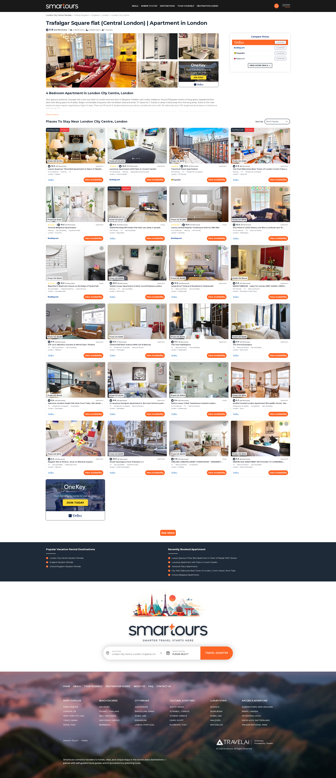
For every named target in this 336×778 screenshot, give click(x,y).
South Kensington (123, 467)
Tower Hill (243, 174)
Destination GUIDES (207, 6)
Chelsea (181, 467)
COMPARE (280, 42)
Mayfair (57, 174)
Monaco (214, 707)
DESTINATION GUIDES (118, 686)
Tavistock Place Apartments (184, 169)
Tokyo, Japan (70, 720)
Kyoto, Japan (177, 707)
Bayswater (120, 233)
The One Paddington (181, 345)
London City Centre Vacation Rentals (66, 558)
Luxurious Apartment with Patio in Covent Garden (133, 169)
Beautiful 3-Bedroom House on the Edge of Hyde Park (73, 286)
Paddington (244, 233)
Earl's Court (121, 291)
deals (77, 686)
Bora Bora (216, 711)
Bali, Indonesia (107, 716)
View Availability (93, 179)
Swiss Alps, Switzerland (256, 720)
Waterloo (58, 350)
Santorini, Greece (109, 720)
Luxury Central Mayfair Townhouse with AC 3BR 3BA (195, 227)
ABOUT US (139, 686)
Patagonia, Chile (251, 716)
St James (181, 233)
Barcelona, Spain (144, 711)
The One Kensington (242, 345)
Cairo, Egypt (176, 720)
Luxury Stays (218, 700)
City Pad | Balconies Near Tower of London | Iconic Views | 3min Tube (203, 571)
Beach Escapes (108, 700)
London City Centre (120, 15)
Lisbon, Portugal (144, 725)
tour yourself (93, 686)
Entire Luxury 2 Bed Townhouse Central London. (193, 403)
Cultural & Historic (182, 700)
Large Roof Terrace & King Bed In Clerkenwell (192, 286)
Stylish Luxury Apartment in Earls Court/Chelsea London (136, 286)
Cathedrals (120, 408)
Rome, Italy (69, 725)
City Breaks (142, 700)
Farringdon (121, 350)
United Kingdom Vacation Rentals (65, 566)
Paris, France (70, 707)
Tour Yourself (185, 6)
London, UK (69, 711)
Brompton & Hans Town (248, 291)
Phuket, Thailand (109, 711)
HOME (66, 686)
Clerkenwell (182, 291)
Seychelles (216, 725)
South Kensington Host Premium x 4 (127, 462)
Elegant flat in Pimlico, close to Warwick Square (70, 462)
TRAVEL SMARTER (216, 652)
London (105, 15)
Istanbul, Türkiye (179, 711)
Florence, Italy (178, 725)
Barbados (105, 725)
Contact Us (163, 686)
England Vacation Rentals (61, 562)
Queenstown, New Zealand (257, 707)
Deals (135, 6)
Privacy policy (70, 741)
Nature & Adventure (254, 700)
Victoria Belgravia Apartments (62, 227)
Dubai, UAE (140, 716)
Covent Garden (122, 174)
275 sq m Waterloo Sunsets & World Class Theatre (71, 345)
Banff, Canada (250, 711)
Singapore (141, 720)
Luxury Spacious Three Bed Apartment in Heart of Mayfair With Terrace (204, 558)
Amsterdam (141, 707)
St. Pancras (182, 174)
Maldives (104, 707)
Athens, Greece (178, 716)
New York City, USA (73, 716)
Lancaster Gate (60, 291)
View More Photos (57, 84)
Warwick (58, 467)
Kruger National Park (254, 725)
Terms (84, 741)
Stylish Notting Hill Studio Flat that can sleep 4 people (135, 227)
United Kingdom (81, 15)
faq (150, 686)
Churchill (58, 233)
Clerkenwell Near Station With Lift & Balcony (130, 345)
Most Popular (72, 700)
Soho (242, 408)
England (95, 15)
